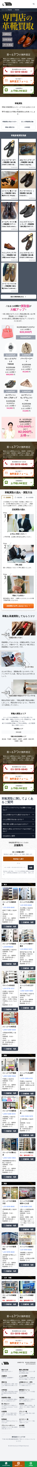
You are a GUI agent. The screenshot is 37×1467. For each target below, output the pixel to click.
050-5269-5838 (10, 1030)
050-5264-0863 (10, 1158)
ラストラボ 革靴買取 (7, 10)
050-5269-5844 (10, 1076)
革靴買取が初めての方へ (9, 121)
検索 (30, 867)
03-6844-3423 (26, 949)
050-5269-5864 (27, 991)
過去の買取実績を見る (17, 296)
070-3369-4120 (27, 1078)
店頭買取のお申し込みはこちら (17, 606)
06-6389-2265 (26, 1206)
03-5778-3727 (9, 988)
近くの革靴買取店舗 (27, 121)
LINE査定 (27, 127)
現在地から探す (18, 859)
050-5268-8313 (9, 1114)
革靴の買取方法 (9, 127)
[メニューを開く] (33, 4)
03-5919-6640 (9, 907)
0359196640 (8, 947)
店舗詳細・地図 (11, 926)
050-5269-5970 (27, 1116)
